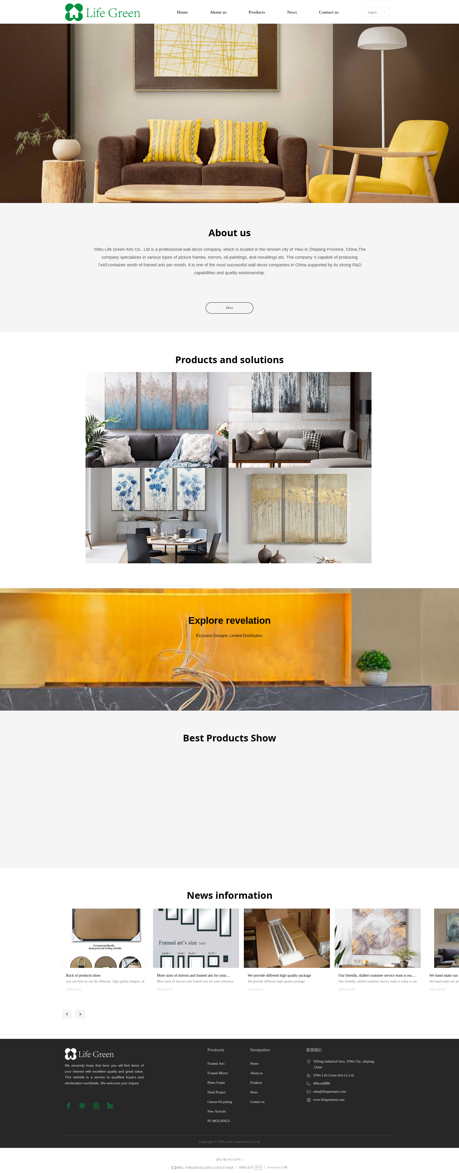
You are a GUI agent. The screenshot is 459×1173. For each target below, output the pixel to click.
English (372, 12)
